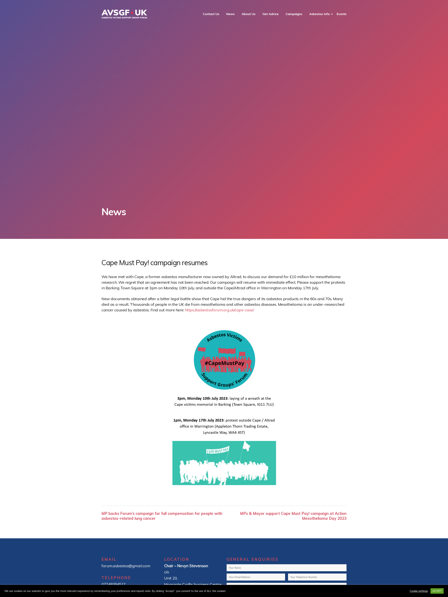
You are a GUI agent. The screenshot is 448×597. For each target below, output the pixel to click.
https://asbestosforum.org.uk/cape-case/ (219, 310)
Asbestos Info (319, 14)
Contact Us (211, 14)
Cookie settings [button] (419, 591)
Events (341, 14)
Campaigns (294, 14)
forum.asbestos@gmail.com (126, 565)
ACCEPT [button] (437, 590)
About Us (248, 14)
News (230, 14)
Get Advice (270, 14)
